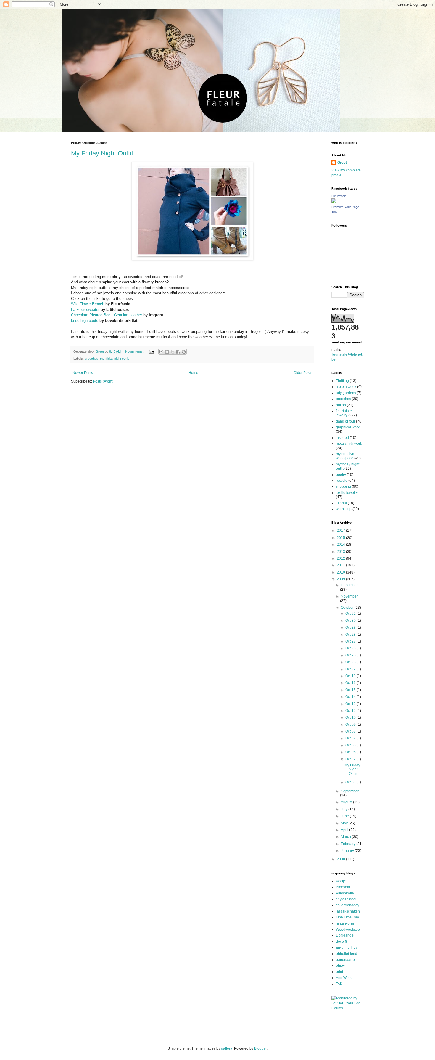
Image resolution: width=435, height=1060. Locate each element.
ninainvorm (345, 923)
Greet (342, 162)
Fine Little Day (347, 917)
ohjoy (340, 965)
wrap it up (344, 509)
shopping (343, 486)
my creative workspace (345, 456)
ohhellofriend (346, 954)
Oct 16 (351, 683)
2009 (341, 579)
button (341, 405)
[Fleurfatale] (333, 202)
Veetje (341, 881)
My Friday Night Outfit (102, 153)
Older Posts (303, 373)
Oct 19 (351, 676)
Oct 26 (351, 648)
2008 (341, 859)
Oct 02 (351, 759)
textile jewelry (347, 493)
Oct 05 (351, 752)
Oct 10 (351, 717)
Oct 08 (351, 731)
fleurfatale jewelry (344, 413)
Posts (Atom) (103, 381)
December (349, 585)
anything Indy (346, 947)
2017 (341, 531)
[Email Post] (151, 351)
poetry (341, 475)
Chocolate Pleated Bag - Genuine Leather (106, 315)
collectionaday (347, 905)
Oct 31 (351, 613)
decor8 (341, 941)
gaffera (226, 1048)
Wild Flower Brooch (87, 304)
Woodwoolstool (348, 929)
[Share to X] (172, 352)
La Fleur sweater (85, 309)
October (348, 608)
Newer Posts (82, 373)
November (349, 596)
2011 (341, 565)
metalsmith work (349, 443)
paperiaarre (345, 960)
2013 (341, 552)
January (348, 851)
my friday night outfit (114, 358)
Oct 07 (351, 738)
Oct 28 (351, 634)
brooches (91, 358)
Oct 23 (351, 662)
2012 (341, 558)
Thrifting (342, 381)
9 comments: (134, 351)
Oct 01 (351, 782)
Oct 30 (351, 621)
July (344, 809)
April (345, 830)
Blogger (260, 1048)
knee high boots (84, 320)
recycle (341, 480)
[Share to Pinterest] (184, 352)
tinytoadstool (346, 899)
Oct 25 (351, 655)
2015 (341, 538)
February (348, 844)
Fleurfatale (339, 196)
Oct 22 (351, 669)
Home (193, 373)
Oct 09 (351, 724)
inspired (342, 438)
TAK (339, 984)
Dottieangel (345, 935)
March (346, 837)
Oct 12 (351, 711)
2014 (341, 544)
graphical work (348, 427)
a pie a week (346, 387)
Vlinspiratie (345, 893)
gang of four (345, 421)
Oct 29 (351, 627)
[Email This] (161, 352)
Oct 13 (351, 704)
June (345, 816)
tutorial (341, 503)
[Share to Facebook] (178, 352)
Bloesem (343, 887)
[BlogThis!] (167, 352)
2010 (341, 572)
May (345, 823)
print (339, 972)
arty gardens (346, 393)
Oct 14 (351, 697)
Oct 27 (351, 641)
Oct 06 (351, 745)
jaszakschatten (348, 911)
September (350, 791)
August (347, 802)
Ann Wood (344, 978)
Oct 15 (351, 690)
